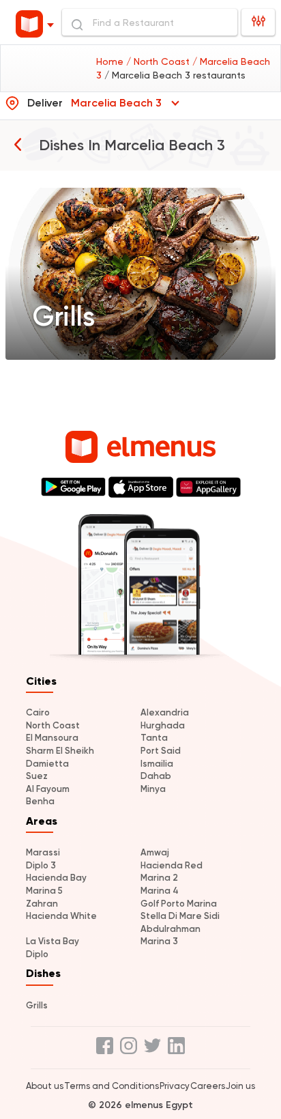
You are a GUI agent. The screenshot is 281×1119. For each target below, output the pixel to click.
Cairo (38, 712)
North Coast (53, 725)
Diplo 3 (41, 865)
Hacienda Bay (56, 878)
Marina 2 (159, 878)
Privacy (175, 1086)
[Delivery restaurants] (18, 144)
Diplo (37, 954)
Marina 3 (159, 941)
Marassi (43, 852)
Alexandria (164, 712)
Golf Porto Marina (178, 903)
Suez (37, 776)
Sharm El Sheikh (60, 751)
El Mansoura (52, 738)
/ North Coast (159, 61)
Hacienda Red (171, 865)
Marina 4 (159, 891)
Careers (207, 1086)
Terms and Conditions (111, 1086)
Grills (37, 1005)
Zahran (42, 903)
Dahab (155, 776)
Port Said (160, 751)
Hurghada (162, 725)
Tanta (154, 738)
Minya (153, 789)
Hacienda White (61, 916)
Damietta (47, 764)
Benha (40, 801)
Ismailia (156, 764)
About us (44, 1086)
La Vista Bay (52, 941)
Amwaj (154, 852)
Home (111, 61)
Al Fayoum (48, 789)
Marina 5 (44, 891)
